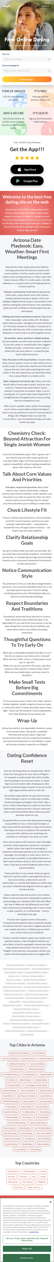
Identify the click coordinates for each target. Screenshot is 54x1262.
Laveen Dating (45, 1096)
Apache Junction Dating (19, 1053)
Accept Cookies (26, 1258)
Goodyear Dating (13, 1085)
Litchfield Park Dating (10, 1101)
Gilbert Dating (25, 1080)
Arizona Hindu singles (37, 983)
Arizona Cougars (13, 979)
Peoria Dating (45, 1112)
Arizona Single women (37, 1030)
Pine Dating (27, 1117)
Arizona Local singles (14, 997)
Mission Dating (41, 1107)
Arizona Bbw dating (40, 968)
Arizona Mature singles (36, 997)
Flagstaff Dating (46, 1074)
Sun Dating (29, 1139)
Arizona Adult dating (15, 965)
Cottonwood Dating (35, 1069)
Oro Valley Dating (28, 1112)
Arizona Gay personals (15, 983)
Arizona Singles (27, 1034)
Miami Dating (26, 1107)
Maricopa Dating (45, 1101)
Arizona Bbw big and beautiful (16, 968)
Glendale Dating (41, 1080)
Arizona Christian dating (33, 976)
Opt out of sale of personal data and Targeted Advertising (27, 1239)
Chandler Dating (17, 1069)
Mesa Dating (11, 1107)
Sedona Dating (26, 1133)
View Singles (27, 79)
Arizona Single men (40, 1023)
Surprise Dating (11, 1144)
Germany (23, 1177)
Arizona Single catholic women (26, 1012)
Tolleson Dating (43, 1144)
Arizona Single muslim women (26, 1027)
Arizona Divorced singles (34, 979)
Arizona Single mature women (16, 1023)
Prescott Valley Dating (16, 1123)
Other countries (34, 1187)
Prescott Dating (42, 1117)
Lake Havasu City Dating (26, 1096)
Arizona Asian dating (36, 965)
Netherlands (13, 1182)
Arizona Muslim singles (33, 1001)
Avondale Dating (28, 1058)
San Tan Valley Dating (42, 1128)
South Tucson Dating (12, 1139)
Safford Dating (24, 1128)
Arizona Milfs (14, 1001)
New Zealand (28, 1182)
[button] (45, 6)
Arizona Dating (38, 1053)
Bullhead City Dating (17, 1064)
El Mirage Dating (29, 1074)
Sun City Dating (43, 1139)
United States (13, 1171)
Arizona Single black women (26, 1009)
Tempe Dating (27, 1144)
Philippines (42, 1182)
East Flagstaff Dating (10, 1074)
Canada (43, 1171)
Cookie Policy (34, 1232)
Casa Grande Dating (37, 1064)
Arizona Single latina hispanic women (26, 1019)
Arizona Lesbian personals (36, 994)
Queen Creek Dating (38, 1123)
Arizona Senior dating (12, 1005)
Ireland (43, 1177)
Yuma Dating (35, 1149)
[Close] (50, 1202)
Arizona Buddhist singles (36, 972)
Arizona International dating (36, 987)
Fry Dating (11, 1080)
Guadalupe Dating (9, 1090)
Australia (11, 1177)
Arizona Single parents (15, 1030)
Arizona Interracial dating (14, 990)
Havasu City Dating (28, 1090)
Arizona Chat (14, 976)
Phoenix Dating (12, 1117)
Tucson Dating (19, 1149)
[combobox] (27, 59)
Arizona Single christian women (26, 1016)
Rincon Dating (9, 1128)
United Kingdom (29, 1171)
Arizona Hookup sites (12, 987)
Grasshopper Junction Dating (36, 1085)
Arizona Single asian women (36, 1005)
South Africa (18, 1187)
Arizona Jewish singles (38, 990)
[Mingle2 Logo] (7, 6)
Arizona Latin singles (13, 994)
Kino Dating (7, 1096)
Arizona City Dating (10, 1058)
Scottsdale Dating (9, 1133)
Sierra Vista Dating (44, 1133)
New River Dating (10, 1112)
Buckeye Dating (45, 1058)
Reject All (27, 1248)
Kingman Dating (46, 1090)
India (34, 1177)
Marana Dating (28, 1101)
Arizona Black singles (13, 972)
